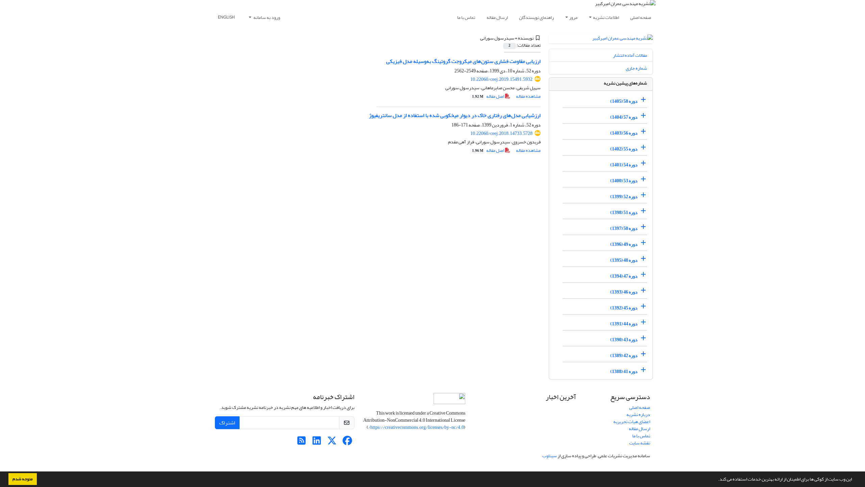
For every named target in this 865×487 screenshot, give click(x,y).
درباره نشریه (638, 414)
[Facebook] (347, 442)
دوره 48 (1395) (624, 260)
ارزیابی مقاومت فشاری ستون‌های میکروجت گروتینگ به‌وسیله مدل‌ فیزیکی (463, 61)
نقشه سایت (639, 442)
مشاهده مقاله (528, 96)
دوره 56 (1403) (624, 133)
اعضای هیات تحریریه (631, 421)
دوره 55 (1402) (624, 149)
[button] (716, 480)
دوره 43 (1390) (624, 339)
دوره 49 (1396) (624, 244)
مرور (573, 17)
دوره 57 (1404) (624, 117)
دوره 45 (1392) (624, 307)
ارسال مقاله (497, 17)
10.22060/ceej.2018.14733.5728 (501, 133)
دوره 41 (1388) (624, 371)
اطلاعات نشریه (606, 17)
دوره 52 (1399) (624, 196)
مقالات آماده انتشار (630, 55)
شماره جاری (636, 68)
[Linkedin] (317, 442)
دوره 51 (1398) (624, 212)
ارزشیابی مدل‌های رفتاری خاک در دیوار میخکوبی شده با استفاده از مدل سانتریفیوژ (455, 115)
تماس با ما (466, 17)
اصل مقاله (488, 96)
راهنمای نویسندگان (536, 17)
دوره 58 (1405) (624, 101)
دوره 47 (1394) (624, 276)
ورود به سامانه (266, 17)
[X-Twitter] (332, 442)
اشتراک (227, 423)
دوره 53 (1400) (624, 180)
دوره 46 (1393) (624, 292)
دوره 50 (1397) (624, 228)
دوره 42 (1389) (624, 355)
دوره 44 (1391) (624, 323)
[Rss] (301, 442)
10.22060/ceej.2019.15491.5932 (501, 79)
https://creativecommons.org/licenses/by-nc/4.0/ (416, 427)
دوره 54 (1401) (624, 164)
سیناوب (549, 455)
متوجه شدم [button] (23, 479)
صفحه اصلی (640, 17)
